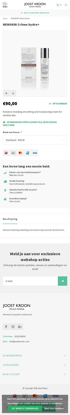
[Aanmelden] (62, 281)
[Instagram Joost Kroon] (13, 327)
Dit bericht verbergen (25, 408)
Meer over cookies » (54, 408)
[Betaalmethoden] (6, 152)
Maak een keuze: (12, 132)
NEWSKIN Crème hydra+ (20, 18)
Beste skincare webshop (36, 13)
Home (5, 18)
